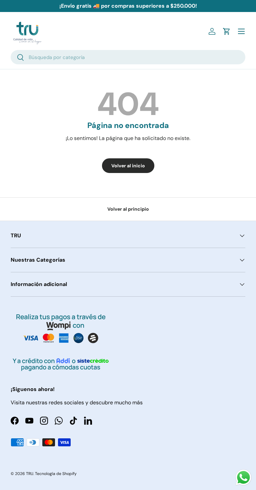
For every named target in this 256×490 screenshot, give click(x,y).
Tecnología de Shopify (56, 473)
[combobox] (128, 57)
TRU (29, 473)
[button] (226, 31)
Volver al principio (128, 209)
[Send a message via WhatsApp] (243, 477)
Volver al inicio (128, 166)
